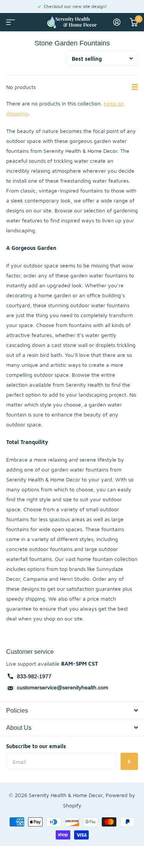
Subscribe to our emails (36, 746)
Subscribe (129, 761)
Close (72, 710)
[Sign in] (117, 22)
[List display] (135, 87)
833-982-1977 (34, 676)
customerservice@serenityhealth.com (62, 687)
